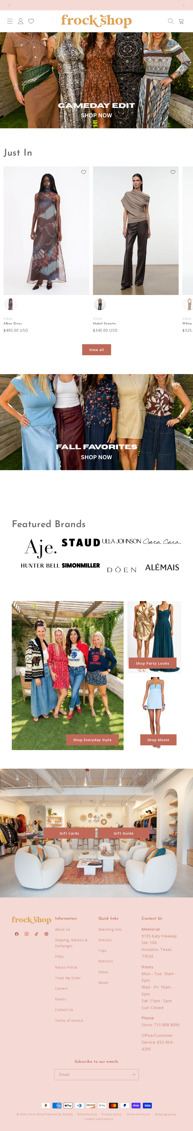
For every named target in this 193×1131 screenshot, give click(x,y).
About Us (62, 929)
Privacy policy (111, 1114)
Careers (61, 988)
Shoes (103, 972)
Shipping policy (166, 1114)
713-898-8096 (167, 1024)
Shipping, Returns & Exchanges (71, 943)
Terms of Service (69, 1020)
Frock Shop (36, 1114)
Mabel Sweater (104, 323)
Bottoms (105, 961)
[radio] (10, 304)
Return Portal (66, 967)
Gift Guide (124, 833)
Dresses (105, 940)
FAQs (59, 956)
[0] (31, 21)
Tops (102, 950)
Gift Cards (69, 833)
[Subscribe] (133, 1074)
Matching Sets (110, 929)
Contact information (98, 1119)
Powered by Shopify (58, 1114)
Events (60, 999)
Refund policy (87, 1114)
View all (96, 349)
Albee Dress (13, 323)
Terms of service (138, 1114)
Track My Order (68, 978)
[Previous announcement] (9, 5)
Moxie (103, 982)
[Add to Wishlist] (83, 172)
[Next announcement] (184, 5)
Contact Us (64, 1009)
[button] (10, 21)
